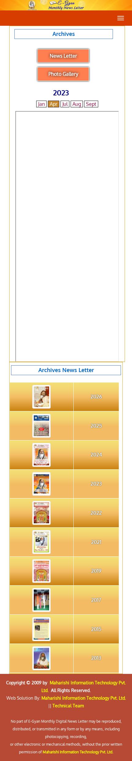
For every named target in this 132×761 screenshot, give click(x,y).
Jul (65, 104)
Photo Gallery (63, 74)
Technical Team (68, 705)
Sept (91, 104)
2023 (96, 484)
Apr (53, 104)
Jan (41, 104)
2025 (96, 426)
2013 (96, 658)
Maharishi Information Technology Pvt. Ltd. (83, 698)
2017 (96, 600)
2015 (96, 629)
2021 (96, 542)
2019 (96, 571)
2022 (96, 513)
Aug (76, 104)
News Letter (63, 56)
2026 (96, 397)
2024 (96, 455)
